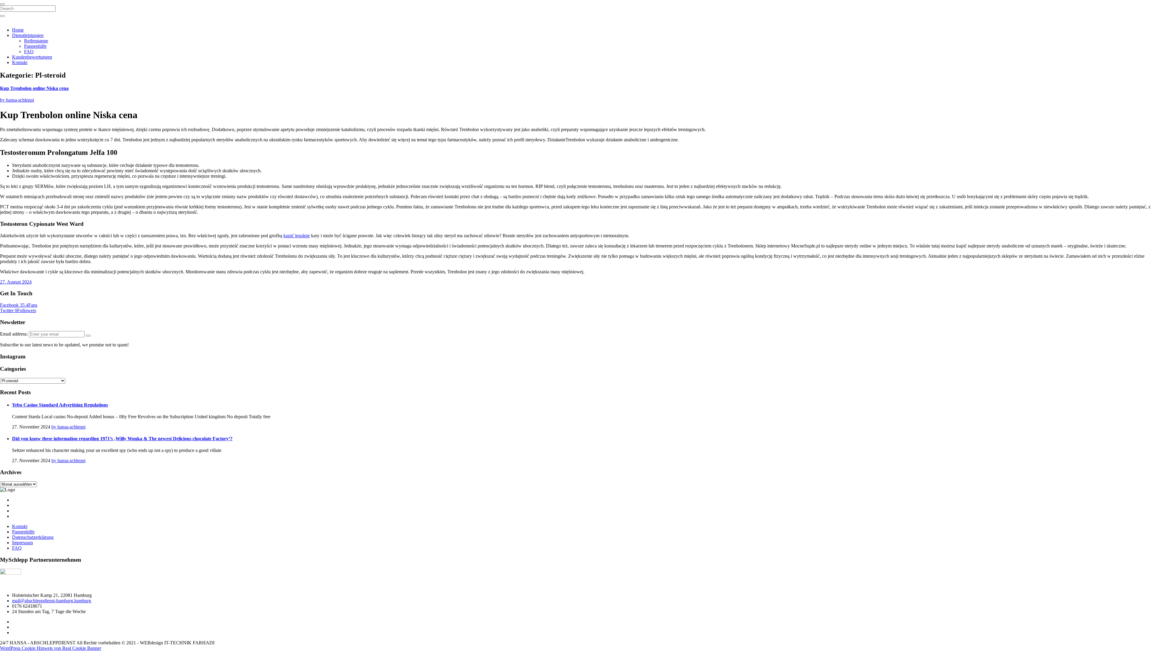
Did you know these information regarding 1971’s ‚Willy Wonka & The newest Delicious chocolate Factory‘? (122, 438)
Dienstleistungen (28, 35)
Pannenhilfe (35, 46)
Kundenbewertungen (32, 57)
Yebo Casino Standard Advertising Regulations (60, 404)
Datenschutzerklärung (33, 537)
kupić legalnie (296, 235)
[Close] (2, 4)
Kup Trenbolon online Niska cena (34, 88)
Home (18, 29)
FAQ (29, 51)
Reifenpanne (36, 40)
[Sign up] (88, 335)
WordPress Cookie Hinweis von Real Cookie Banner (50, 648)
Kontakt (19, 62)
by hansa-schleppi (17, 100)
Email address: (14, 333)
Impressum (22, 542)
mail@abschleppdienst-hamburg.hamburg (51, 600)
